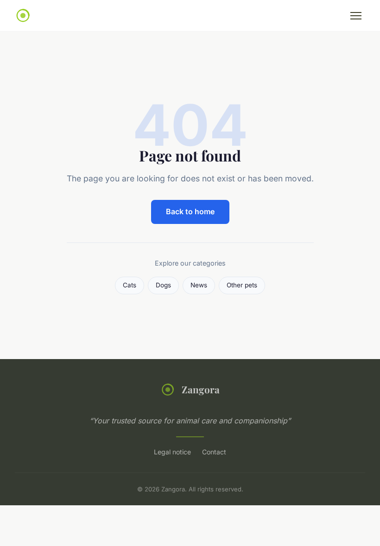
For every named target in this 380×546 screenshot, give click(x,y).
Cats (129, 285)
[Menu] (356, 15)
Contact (214, 452)
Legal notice (172, 452)
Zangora (201, 389)
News (198, 285)
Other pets (242, 285)
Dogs (163, 285)
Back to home (190, 211)
